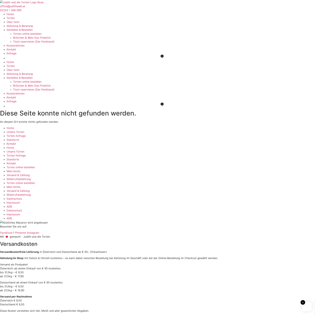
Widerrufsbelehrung (19, 179)
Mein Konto (14, 171)
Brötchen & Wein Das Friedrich (32, 37)
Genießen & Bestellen (20, 29)
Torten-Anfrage (16, 135)
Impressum (13, 202)
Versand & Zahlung (18, 175)
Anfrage (11, 53)
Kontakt (11, 49)
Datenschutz (14, 198)
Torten (11, 18)
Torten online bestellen (27, 33)
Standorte (13, 139)
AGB (9, 206)
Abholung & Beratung (20, 25)
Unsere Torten (15, 132)
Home (10, 14)
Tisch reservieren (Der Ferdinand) (33, 41)
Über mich (13, 22)
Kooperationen (16, 45)
